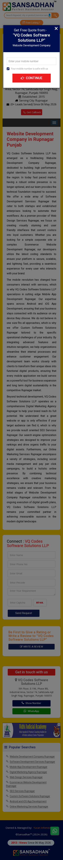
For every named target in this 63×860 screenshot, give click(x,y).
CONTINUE (33, 78)
